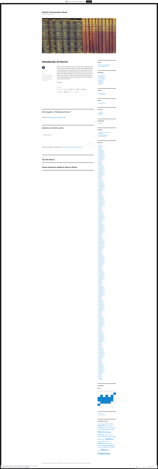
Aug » (112, 406)
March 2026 (101, 150)
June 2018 (100, 266)
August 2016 (101, 295)
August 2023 (101, 190)
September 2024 (102, 173)
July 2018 (100, 265)
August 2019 (101, 248)
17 (98, 400)
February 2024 (101, 182)
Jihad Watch (101, 81)
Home (43, 76)
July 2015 (100, 312)
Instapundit (101, 80)
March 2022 (101, 212)
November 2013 (102, 337)
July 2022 (100, 207)
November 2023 (102, 186)
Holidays (49, 75)
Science (100, 445)
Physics (103, 439)
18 (101, 400)
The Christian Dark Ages (105, 447)
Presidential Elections (103, 66)
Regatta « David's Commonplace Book (56, 117)
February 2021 (101, 225)
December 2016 (102, 290)
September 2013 (102, 340)
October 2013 (101, 339)
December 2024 (102, 169)
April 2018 (100, 269)
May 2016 (100, 299)
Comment (89, 143)
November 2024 (102, 171)
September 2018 (102, 262)
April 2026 (101, 149)
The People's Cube (102, 94)
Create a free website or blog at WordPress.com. (63, 463)
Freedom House (102, 113)
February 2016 (101, 303)
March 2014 (101, 332)
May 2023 (100, 194)
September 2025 (102, 158)
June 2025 (100, 162)
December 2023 (102, 185)
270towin (100, 112)
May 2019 (100, 252)
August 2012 (101, 357)
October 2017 (101, 277)
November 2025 (102, 155)
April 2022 (101, 211)
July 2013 (100, 343)
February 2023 (101, 198)
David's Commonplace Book (54, 12)
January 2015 (101, 319)
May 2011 (100, 376)
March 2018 (101, 270)
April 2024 (101, 180)
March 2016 (101, 301)
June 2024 (100, 177)
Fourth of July (44, 75)
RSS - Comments (102, 414)
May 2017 (100, 283)
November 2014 (102, 322)
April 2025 (101, 164)
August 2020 (101, 233)
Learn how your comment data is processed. (72, 147)
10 (98, 398)
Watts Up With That (102, 136)
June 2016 (100, 297)
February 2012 (101, 365)
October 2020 (101, 230)
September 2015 (102, 309)
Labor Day (44, 77)
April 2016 (101, 300)
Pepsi (43, 79)
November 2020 (102, 229)
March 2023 (101, 196)
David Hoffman (45, 70)
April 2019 (101, 253)
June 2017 (100, 282)
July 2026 (100, 145)
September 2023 (102, 189)
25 (101, 402)
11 (101, 398)
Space (99, 447)
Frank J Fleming (102, 93)
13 (106, 398)
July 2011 (100, 374)
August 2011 (101, 372)
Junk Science (101, 133)
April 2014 (100, 331)
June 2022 (100, 208)
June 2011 (100, 375)
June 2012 (100, 359)
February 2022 (101, 213)
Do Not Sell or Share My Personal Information (82, 463)
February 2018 (101, 272)
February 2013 (101, 349)
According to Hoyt (102, 75)
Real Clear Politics (102, 103)
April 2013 (100, 347)
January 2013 (101, 350)
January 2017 (101, 288)
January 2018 (101, 273)
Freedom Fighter (102, 77)
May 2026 (100, 147)
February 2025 (101, 167)
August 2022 (101, 206)
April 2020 (101, 238)
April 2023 (101, 195)
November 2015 (102, 306)
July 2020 (100, 234)
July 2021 (100, 221)
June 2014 (100, 328)
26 (104, 402)
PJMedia (100, 114)
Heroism (112, 429)
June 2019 (100, 251)
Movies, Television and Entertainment (107, 436)
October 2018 (101, 261)
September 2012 (102, 356)
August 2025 (101, 159)
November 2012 (102, 353)
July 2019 (100, 250)
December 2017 (102, 274)
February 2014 (101, 334)
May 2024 (100, 178)
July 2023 (100, 191)
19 (104, 400)
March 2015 (101, 317)
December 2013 (101, 336)
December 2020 (102, 228)
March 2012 (101, 363)
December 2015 (102, 305)
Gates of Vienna (102, 79)
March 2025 (101, 165)
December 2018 (102, 259)
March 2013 (101, 348)
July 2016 (100, 296)
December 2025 (102, 154)
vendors (46, 79)
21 (109, 400)
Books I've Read (109, 424)
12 (104, 398)
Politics (109, 439)
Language (111, 434)
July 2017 (100, 281)
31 (98, 404)
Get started (89, 1)
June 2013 (100, 344)
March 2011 (101, 379)
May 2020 (100, 237)
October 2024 (101, 172)
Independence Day (49, 76)
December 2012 (102, 352)
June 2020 (100, 235)
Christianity (101, 426)
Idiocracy (101, 435)
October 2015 (101, 308)
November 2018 (102, 260)
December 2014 (102, 321)
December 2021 (102, 216)
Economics (108, 427)
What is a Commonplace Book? (105, 65)
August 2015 (101, 310)
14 (109, 398)
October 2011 (101, 370)
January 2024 (101, 184)
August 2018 (101, 264)
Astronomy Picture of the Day (104, 132)
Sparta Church (101, 82)
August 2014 (101, 326)
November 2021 (102, 217)
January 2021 (101, 226)
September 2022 (102, 204)
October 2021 (101, 218)
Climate (107, 425)
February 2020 (101, 240)
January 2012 (101, 366)
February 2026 (101, 151)
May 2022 (100, 209)
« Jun (101, 406)
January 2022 (101, 215)
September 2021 (102, 220)
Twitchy (100, 84)
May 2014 (100, 330)
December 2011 (101, 367)
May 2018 (100, 268)
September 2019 (102, 247)
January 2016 (101, 304)
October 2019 (101, 246)
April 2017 (100, 284)
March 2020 (101, 239)
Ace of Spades (101, 76)
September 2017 (102, 278)
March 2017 (101, 286)
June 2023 (100, 193)
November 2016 (102, 291)
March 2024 (101, 181)
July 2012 (100, 358)
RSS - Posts (101, 413)
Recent (108, 441)
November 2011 (101, 369)
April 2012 (100, 362)
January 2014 (101, 335)
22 (112, 400)
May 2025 (100, 163)
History (101, 432)
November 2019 (102, 244)
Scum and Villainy (108, 445)
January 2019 (101, 257)
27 (106, 402)
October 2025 (101, 156)
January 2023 (101, 199)
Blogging (103, 424)
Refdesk (100, 123)
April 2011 (100, 378)
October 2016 (101, 292)
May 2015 (100, 314)
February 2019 (101, 256)
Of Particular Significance (104, 135)
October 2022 (101, 203)
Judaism (106, 434)
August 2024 (101, 174)
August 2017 (101, 279)
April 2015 (100, 315)
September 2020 (102, 231)
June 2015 (100, 313)
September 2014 (102, 325)
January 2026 (101, 152)
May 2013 (100, 345)
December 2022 (102, 200)
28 (109, 402)
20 (106, 400)
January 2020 (101, 242)
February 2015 (101, 318)
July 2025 (100, 160)
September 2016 (102, 293)
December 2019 (102, 243)
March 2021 (101, 224)
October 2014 (101, 323)
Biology (99, 424)
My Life (43, 73)
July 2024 (100, 176)
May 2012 (100, 361)
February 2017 (101, 287)
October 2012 (101, 354)
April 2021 (100, 222)
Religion (101, 443)
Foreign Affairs (105, 429)
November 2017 (102, 275)
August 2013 (101, 341)
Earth (104, 427)
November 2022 (102, 202)
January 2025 (101, 168)
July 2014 (100, 327)
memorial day (49, 77)
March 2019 (101, 255)
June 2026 (101, 146)
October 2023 (101, 187)
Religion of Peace (108, 443)
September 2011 (102, 371)
